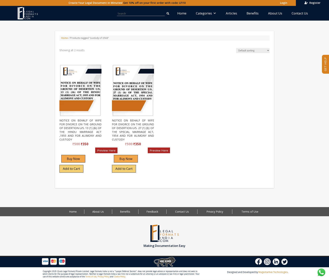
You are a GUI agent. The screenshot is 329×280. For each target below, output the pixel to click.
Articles (231, 13)
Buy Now (73, 159)
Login (283, 3)
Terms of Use (249, 211)
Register (314, 3)
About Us (275, 13)
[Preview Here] (70, 151)
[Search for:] (167, 13)
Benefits (253, 13)
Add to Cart (71, 168)
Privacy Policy (214, 211)
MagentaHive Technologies (273, 272)
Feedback (152, 211)
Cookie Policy (119, 276)
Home (181, 13)
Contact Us (300, 13)
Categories (204, 13)
